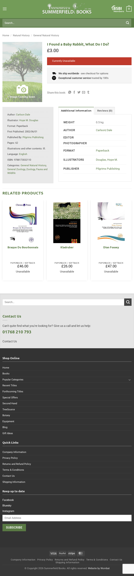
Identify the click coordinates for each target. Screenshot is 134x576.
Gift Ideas (7, 433)
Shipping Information (13, 481)
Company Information (14, 452)
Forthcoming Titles (12, 391)
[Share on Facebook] (74, 92)
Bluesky (6, 505)
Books (5, 373)
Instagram (8, 511)
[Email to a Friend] (83, 92)
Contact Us (8, 475)
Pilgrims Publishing (108, 168)
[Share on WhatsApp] (69, 92)
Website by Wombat (99, 568)
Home (5, 35)
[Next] (131, 241)
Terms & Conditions (13, 469)
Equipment (8, 421)
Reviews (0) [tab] (104, 110)
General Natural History (46, 35)
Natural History (21, 35)
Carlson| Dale (104, 130)
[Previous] (2, 241)
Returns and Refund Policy (16, 464)
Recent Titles (9, 385)
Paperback (102, 150)
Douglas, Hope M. (107, 159)
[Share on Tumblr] (88, 92)
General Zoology (16, 169)
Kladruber (67, 247)
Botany (6, 415)
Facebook (8, 500)
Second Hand (9, 403)
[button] (4, 9)
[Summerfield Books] (67, 8)
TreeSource (8, 409)
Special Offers (10, 397)
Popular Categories (12, 379)
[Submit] (127, 23)
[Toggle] (130, 379)
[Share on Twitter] (79, 92)
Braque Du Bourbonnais (23, 247)
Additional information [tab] (76, 110)
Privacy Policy (10, 457)
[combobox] (66, 23)
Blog (4, 427)
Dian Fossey (111, 247)
